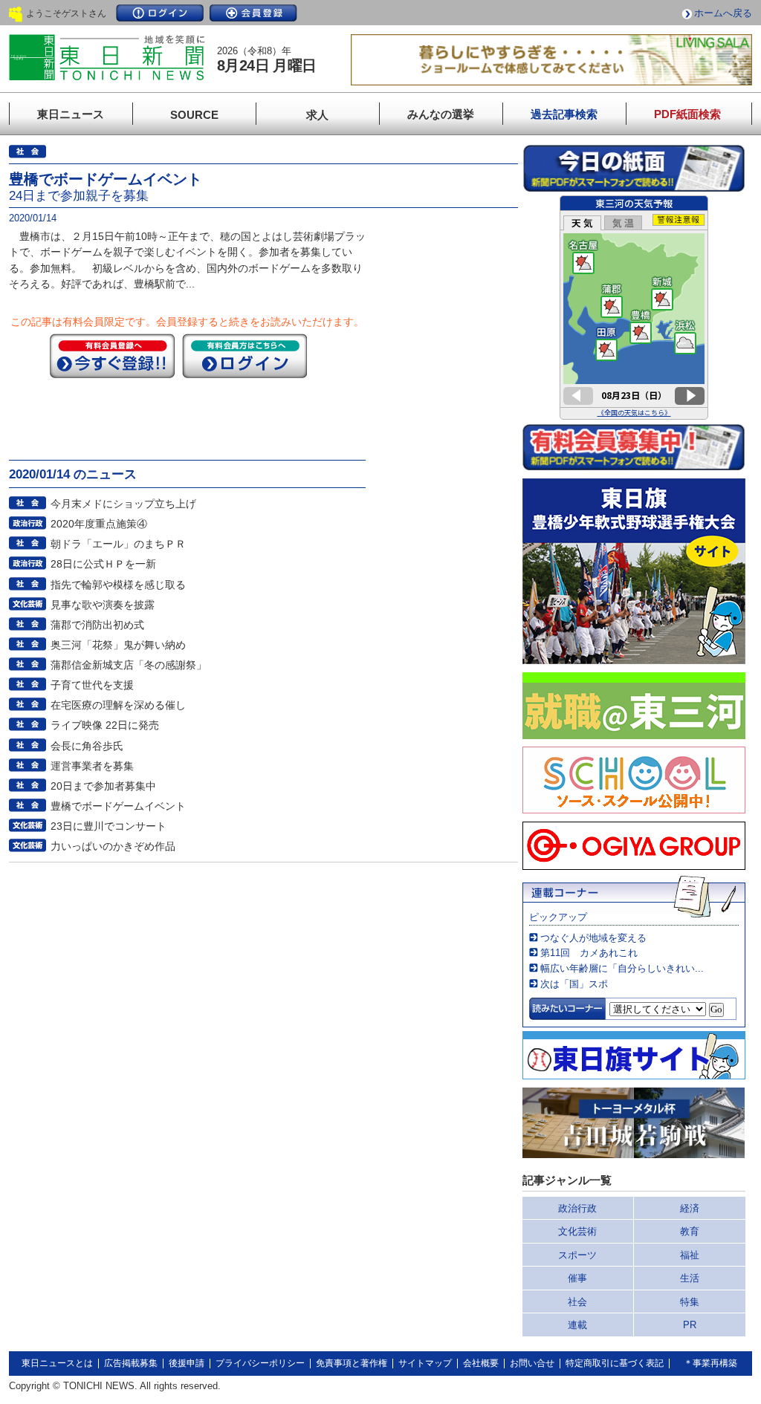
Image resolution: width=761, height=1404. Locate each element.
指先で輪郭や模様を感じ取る (118, 585)
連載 (577, 1324)
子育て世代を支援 (92, 685)
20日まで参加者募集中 (103, 786)
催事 (577, 1278)
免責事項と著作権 (351, 1363)
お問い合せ (532, 1363)
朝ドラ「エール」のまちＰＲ (118, 544)
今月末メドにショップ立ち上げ (123, 504)
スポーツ (577, 1255)
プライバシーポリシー (260, 1363)
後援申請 (186, 1363)
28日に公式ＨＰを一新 (103, 564)
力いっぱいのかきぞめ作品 (113, 846)
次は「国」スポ (574, 983)
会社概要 (481, 1363)
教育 (689, 1231)
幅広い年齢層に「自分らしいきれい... (622, 968)
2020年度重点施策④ (99, 524)
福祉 (689, 1255)
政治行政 (577, 1208)
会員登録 (253, 13)
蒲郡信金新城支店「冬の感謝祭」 (129, 665)
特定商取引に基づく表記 (615, 1363)
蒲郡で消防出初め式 (97, 625)
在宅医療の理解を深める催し (118, 705)
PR (689, 1324)
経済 (689, 1208)
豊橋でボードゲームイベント (118, 806)
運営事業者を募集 (92, 766)
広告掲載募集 (131, 1363)
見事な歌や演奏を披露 (103, 605)
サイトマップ (425, 1363)
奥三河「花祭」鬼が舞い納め (118, 645)
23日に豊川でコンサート (108, 826)
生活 (689, 1278)
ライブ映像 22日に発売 (105, 725)
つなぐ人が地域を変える (593, 937)
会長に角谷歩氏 (87, 746)
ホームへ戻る (723, 13)
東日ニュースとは (57, 1363)
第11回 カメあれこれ (589, 952)
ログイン (160, 13)
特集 (689, 1301)
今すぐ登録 (112, 356)
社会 (577, 1301)
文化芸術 (577, 1231)
